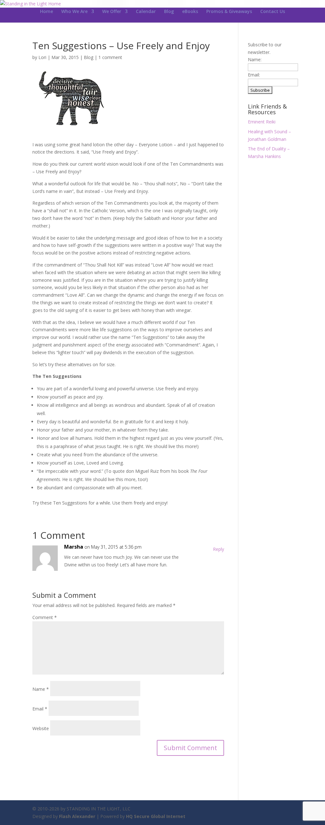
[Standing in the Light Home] (30, 4)
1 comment (110, 57)
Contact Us (272, 11)
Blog (169, 11)
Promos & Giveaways (229, 11)
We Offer (111, 11)
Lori (42, 57)
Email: (254, 75)
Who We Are (74, 11)
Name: (255, 59)
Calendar (146, 11)
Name (40, 689)
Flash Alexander (77, 816)
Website (40, 728)
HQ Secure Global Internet (155, 816)
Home (46, 11)
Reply (218, 549)
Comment (44, 617)
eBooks (190, 11)
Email (39, 709)
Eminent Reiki (261, 122)
